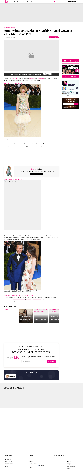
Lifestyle (25, 1)
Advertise (69, 468)
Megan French (7, 37)
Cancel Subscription (71, 466)
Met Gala (48, 1)
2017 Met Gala (41, 78)
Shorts (51, 1)
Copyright (31, 461)
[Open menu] (3, 2)
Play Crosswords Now (71, 76)
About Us (7, 458)
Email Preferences (9, 463)
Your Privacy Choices (32, 465)
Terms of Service (32, 458)
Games (37, 1)
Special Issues (69, 463)
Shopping (33, 1)
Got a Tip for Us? (8, 461)
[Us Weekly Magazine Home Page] (6, 1)
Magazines (42, 1)
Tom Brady (22, 299)
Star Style (19, 1)
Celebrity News (13, 1)
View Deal (36, 173)
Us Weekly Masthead (9, 459)
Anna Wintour (15, 78)
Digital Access (69, 458)
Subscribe (72, 1)
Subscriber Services (71, 464)
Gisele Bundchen (16, 299)
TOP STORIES (53, 37)
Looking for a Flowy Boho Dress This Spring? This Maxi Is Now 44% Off (36, 171)
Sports (28, 1)
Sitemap (7, 466)
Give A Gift (69, 461)
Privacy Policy (32, 459)
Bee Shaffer (31, 78)
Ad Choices (31, 467)
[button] (77, 1)
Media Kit (7, 464)
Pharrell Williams (37, 299)
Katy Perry (28, 299)
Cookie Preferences (33, 463)
